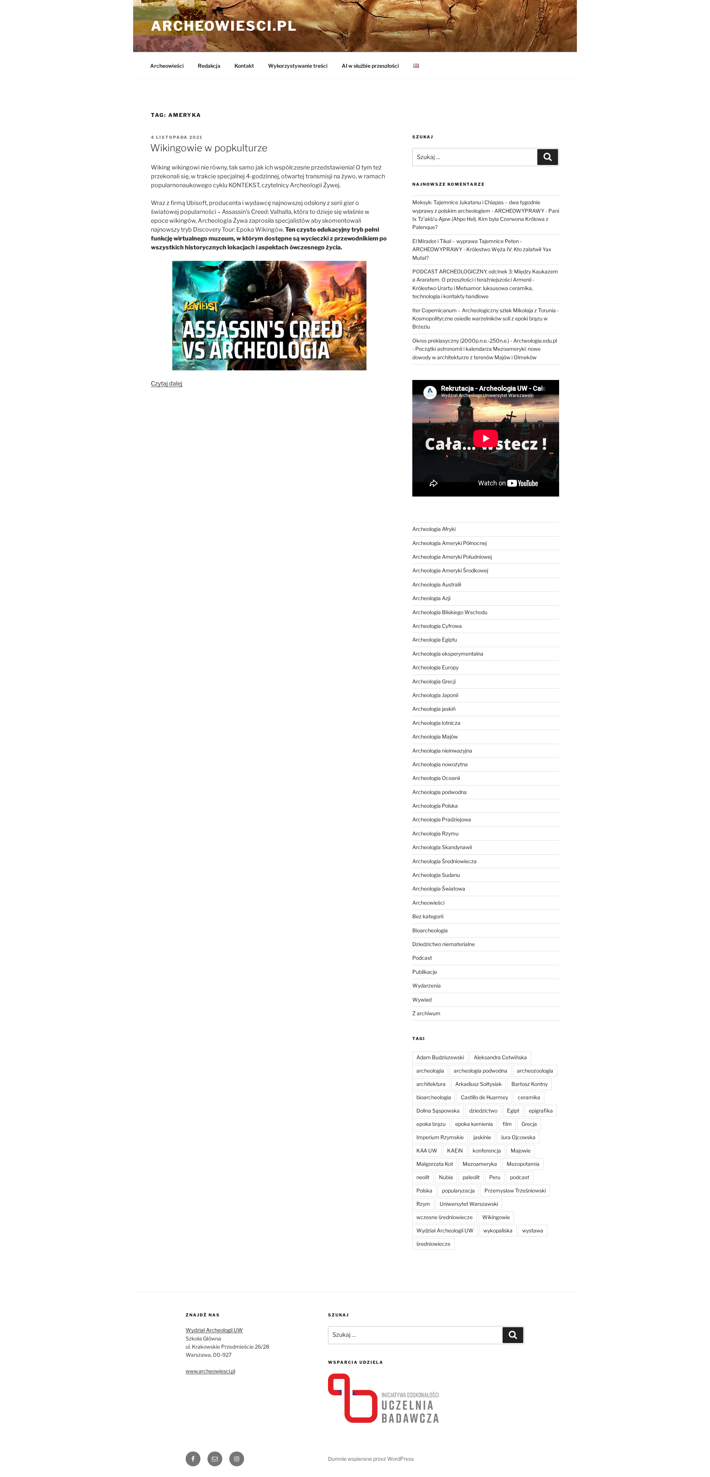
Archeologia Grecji (434, 681)
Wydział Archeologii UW (445, 1230)
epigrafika (541, 1110)
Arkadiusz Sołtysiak (478, 1084)
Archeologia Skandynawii (442, 847)
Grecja (529, 1124)
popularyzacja (458, 1190)
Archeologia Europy (435, 667)
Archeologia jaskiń (434, 709)
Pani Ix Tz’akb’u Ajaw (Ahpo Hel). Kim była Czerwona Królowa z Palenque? (485, 219)
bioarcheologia (433, 1097)
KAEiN (455, 1150)
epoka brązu (431, 1124)
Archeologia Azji (431, 598)
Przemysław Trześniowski (515, 1190)
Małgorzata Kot (434, 1164)
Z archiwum (426, 1013)
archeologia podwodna (480, 1070)
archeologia (430, 1070)
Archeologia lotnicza (436, 723)
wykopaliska (498, 1230)
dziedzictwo (483, 1110)
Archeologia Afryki (434, 529)
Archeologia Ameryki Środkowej (450, 570)
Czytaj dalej (166, 383)
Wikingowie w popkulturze (208, 148)
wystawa (532, 1230)
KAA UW (426, 1150)
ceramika (529, 1097)
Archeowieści (167, 66)
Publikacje (424, 972)
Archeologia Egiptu (434, 639)
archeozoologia (535, 1070)
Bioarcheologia (430, 930)
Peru (494, 1177)
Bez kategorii (427, 916)
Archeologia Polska (435, 806)
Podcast (422, 958)
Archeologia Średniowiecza (444, 861)
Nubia (446, 1177)
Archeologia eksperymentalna (447, 653)
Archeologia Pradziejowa (441, 819)
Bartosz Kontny (529, 1084)
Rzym (423, 1204)
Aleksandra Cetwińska (500, 1057)
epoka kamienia (474, 1124)
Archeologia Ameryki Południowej (452, 557)
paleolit (471, 1177)
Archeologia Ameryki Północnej (449, 543)
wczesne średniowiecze (444, 1217)
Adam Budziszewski (440, 1057)
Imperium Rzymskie (440, 1137)
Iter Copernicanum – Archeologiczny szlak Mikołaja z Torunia (484, 310)
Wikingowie (496, 1217)
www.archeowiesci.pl (210, 1371)
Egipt (513, 1110)
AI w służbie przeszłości (370, 66)
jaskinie (482, 1137)
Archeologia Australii (436, 584)
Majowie (521, 1150)
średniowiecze (433, 1244)
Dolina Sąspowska (438, 1110)
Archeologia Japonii (435, 695)
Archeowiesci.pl (224, 26)
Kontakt (244, 66)
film (507, 1124)
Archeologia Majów (435, 736)
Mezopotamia (523, 1164)
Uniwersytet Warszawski (469, 1204)
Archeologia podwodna (439, 792)
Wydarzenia (426, 985)
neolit (422, 1177)
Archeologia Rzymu (435, 833)
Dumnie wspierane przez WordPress (371, 1459)
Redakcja (209, 66)
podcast (519, 1177)
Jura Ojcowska (518, 1137)
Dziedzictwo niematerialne (443, 944)
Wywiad (422, 999)
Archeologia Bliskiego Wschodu (449, 612)
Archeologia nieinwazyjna (442, 750)
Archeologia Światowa (438, 888)
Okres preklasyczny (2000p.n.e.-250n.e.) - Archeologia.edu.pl (484, 340)
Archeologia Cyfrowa (437, 626)
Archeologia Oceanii (436, 778)
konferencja (487, 1150)
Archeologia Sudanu (436, 875)
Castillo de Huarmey (484, 1097)
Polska (424, 1190)
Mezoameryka (480, 1164)
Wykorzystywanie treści (298, 66)
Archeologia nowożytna (440, 764)
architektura (431, 1084)
